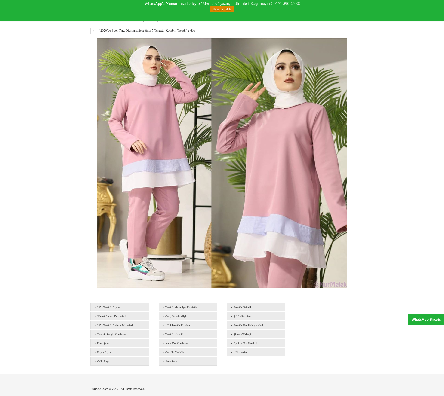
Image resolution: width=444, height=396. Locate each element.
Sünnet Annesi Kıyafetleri (111, 316)
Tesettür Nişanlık (174, 334)
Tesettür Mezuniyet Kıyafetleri (181, 307)
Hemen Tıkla (222, 9)
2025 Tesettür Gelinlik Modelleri (115, 325)
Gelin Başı (103, 361)
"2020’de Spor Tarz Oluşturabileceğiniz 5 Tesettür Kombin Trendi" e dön (146, 30)
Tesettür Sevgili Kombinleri (112, 334)
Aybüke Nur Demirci (245, 343)
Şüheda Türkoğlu (243, 334)
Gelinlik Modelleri (175, 352)
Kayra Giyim (104, 352)
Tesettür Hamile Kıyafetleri (248, 325)
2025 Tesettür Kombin (177, 325)
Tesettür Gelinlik (243, 307)
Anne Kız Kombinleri (177, 343)
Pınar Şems (103, 343)
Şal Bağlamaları (242, 316)
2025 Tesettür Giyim (108, 307)
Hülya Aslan (240, 352)
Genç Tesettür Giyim (176, 316)
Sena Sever (171, 361)
